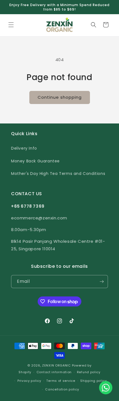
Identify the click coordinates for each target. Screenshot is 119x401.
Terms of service (60, 380)
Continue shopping (60, 97)
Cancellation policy (62, 389)
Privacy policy (29, 380)
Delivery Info (24, 148)
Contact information (54, 372)
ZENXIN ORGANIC (56, 365)
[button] (11, 25)
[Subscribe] (101, 281)
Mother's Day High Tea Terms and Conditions (58, 173)
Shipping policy (93, 380)
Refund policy (88, 372)
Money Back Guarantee (35, 161)
